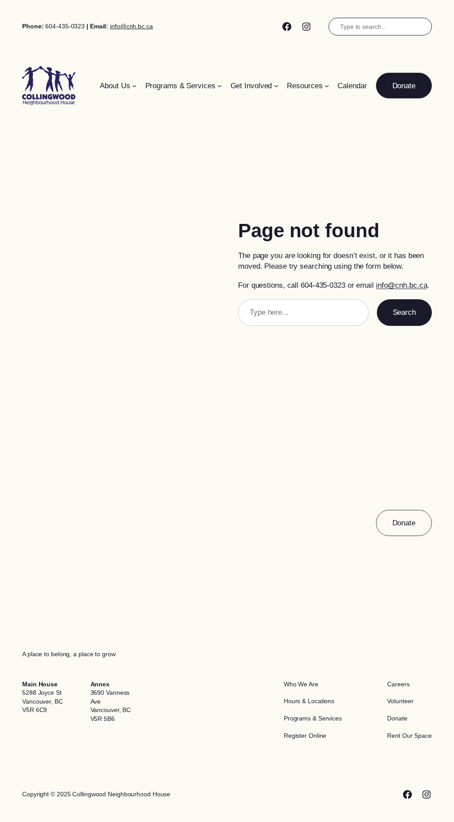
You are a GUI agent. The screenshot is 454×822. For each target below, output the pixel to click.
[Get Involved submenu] (276, 85)
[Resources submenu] (327, 85)
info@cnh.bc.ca (131, 26)
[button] (404, 85)
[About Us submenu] (134, 85)
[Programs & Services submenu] (219, 85)
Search (404, 312)
